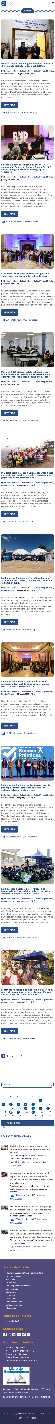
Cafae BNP (10, 1295)
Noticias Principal (8, 73)
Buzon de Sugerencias (15, 1347)
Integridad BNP (12, 1321)
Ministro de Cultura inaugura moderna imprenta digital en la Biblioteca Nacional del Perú (27, 64)
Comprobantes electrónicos (18, 1357)
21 (33, 1112)
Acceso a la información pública (20, 1350)
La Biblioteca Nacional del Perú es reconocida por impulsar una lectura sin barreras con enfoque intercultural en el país (25, 788)
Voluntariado (11, 1279)
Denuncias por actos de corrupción (21, 1360)
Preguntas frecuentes (15, 1301)
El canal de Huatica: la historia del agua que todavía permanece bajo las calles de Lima (25, 274)
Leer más (9, 105)
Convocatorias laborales (16, 1353)
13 (26, 1108)
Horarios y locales (13, 1276)
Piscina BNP (11, 1298)
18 (11, 1112)
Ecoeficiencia (12, 1288)
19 (18, 1112)
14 (33, 1108)
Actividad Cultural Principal (36, 71)
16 (48, 1108)
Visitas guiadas (12, 1292)
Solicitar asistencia (14, 1304)
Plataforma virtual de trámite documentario (24, 1272)
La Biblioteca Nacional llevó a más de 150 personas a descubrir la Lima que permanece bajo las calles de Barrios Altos (25, 684)
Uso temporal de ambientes (18, 1285)
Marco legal (11, 1308)
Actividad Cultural (19, 71)
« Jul (3, 1127)
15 (40, 1108)
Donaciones (11, 1282)
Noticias (6, 71)
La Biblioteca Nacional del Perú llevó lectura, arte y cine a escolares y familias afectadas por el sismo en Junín (26, 580)
